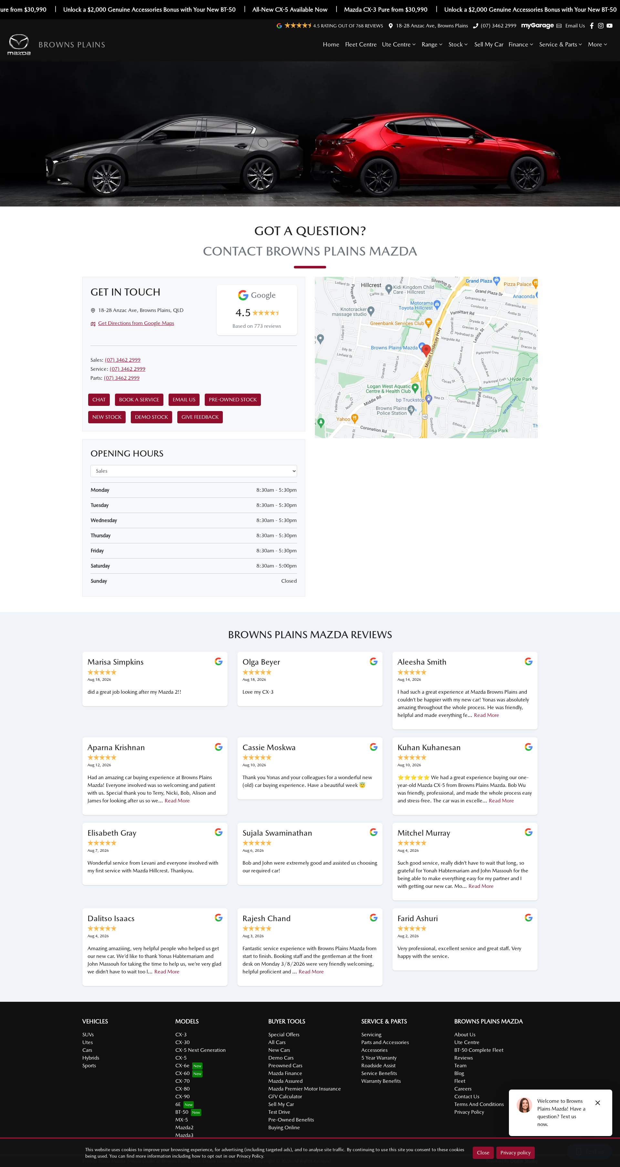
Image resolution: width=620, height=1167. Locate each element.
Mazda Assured (285, 1081)
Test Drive (279, 1112)
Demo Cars (281, 1058)
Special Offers (283, 1034)
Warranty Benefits (381, 1081)
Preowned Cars (285, 1065)
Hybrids (90, 1058)
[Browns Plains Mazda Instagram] (602, 26)
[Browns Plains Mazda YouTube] (610, 26)
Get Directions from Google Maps (136, 323)
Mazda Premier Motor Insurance (304, 1089)
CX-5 (181, 1058)
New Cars (279, 1050)
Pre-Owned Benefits (291, 1120)
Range (430, 44)
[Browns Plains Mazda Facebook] (593, 26)
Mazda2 (184, 1127)
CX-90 (182, 1096)
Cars (87, 1050)
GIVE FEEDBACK (200, 417)
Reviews (463, 1058)
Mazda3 (184, 1135)
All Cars (276, 1042)
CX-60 (182, 1073)
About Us (464, 1034)
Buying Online (284, 1127)
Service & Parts (558, 44)
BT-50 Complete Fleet (478, 1050)
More (595, 44)
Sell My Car (488, 44)
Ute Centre (396, 44)
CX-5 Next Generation (200, 1050)
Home (331, 44)
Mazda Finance (285, 1073)
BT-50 (181, 1112)
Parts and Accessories (385, 1042)
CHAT (99, 400)
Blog (459, 1073)
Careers (462, 1089)
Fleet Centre (361, 44)
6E (178, 1104)
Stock (456, 44)
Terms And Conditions (479, 1104)
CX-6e (182, 1065)
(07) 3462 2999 (498, 26)
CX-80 (182, 1089)
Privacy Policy (469, 1112)
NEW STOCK (106, 417)
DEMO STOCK (151, 417)
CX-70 (182, 1081)
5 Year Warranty (379, 1058)
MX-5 (181, 1120)
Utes (87, 1042)
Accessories (374, 1050)
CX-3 (181, 1034)
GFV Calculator (285, 1096)
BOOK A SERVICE (139, 400)
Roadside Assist (378, 1065)
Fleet (459, 1081)
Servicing (371, 1034)
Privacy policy (516, 1153)
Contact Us (466, 1096)
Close (483, 1153)
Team (460, 1065)
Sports (89, 1065)
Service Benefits (379, 1073)
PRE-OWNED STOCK (233, 400)
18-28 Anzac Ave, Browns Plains (432, 26)
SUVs (88, 1034)
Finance (518, 44)
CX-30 (182, 1042)
